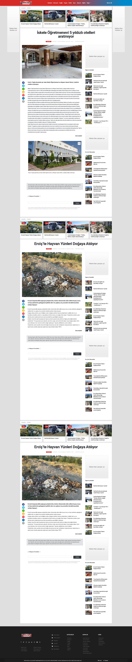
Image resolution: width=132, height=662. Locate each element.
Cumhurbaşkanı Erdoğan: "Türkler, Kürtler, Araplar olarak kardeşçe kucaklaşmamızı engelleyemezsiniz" (99, 114)
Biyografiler (101, 641)
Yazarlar (55, 640)
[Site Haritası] (38, 642)
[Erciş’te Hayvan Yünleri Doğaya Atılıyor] (52, 274)
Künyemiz (56, 646)
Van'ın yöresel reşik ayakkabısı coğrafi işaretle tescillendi (99, 87)
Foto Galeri (56, 635)
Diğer (88, 3)
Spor (74, 3)
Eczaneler (85, 643)
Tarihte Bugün (86, 646)
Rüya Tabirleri (102, 643)
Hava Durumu (86, 638)
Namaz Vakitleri (86, 641)
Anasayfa (23, 8)
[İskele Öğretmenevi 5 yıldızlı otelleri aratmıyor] (52, 61)
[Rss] (35, 642)
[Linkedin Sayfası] (32, 642)
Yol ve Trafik (86, 639)
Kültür (70, 3)
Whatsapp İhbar (37, 649)
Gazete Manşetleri (87, 653)
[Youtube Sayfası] (30, 642)
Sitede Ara (101, 638)
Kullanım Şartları (37, 647)
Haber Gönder (37, 650)
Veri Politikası (24, 650)
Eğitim (84, 3)
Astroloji (100, 644)
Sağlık (61, 3)
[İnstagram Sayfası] (27, 642)
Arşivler (56, 643)
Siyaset (79, 3)
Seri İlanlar (85, 649)
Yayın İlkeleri (24, 649)
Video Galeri (57, 637)
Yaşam (65, 3)
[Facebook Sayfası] (22, 642)
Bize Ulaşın (56, 649)
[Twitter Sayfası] (24, 642)
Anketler (101, 639)
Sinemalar (85, 648)
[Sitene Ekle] (40, 642)
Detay (100, 660)
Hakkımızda (23, 647)
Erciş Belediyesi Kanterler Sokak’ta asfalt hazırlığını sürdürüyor (99, 106)
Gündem (50, 3)
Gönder (77, 203)
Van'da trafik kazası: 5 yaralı (100, 93)
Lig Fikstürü (85, 644)
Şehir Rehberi (86, 651)
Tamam (106, 660)
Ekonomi (55, 3)
